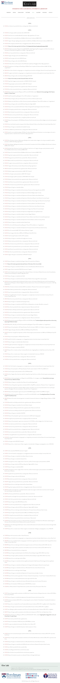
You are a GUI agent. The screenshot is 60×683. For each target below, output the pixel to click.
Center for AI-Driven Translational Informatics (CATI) (38, 46)
